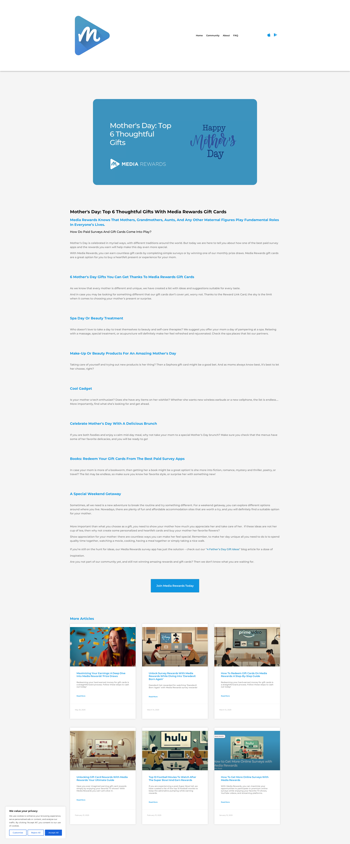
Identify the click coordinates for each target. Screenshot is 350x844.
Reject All (35, 832)
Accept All (54, 832)
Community (212, 35)
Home (199, 35)
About (226, 35)
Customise (18, 832)
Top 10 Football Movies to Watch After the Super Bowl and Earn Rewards (172, 779)
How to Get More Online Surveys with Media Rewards (245, 779)
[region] (35, 823)
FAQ (235, 35)
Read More (81, 696)
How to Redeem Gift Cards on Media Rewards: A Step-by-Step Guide (244, 675)
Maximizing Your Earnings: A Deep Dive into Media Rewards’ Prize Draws (101, 675)
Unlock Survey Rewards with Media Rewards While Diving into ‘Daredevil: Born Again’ (172, 676)
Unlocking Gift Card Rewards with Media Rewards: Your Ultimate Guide (102, 779)
